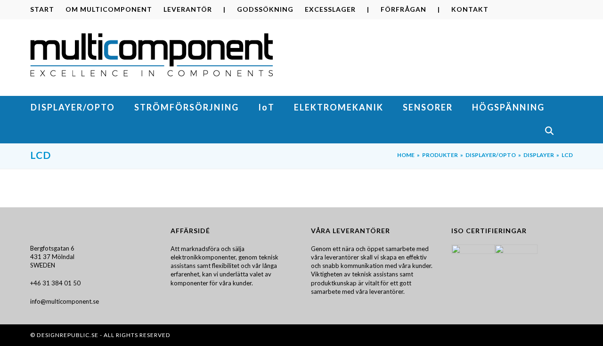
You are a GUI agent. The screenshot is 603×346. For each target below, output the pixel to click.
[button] (558, 131)
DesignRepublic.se (67, 334)
